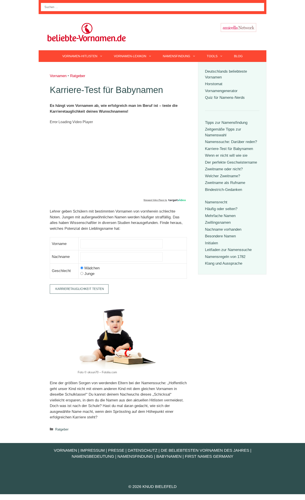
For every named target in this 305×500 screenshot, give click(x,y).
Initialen (211, 243)
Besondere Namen (220, 236)
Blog (238, 56)
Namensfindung (176, 56)
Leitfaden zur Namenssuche (228, 250)
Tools (212, 56)
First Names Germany (209, 456)
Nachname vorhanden (223, 229)
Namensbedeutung (93, 456)
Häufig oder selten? (221, 209)
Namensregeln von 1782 (225, 257)
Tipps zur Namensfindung (226, 122)
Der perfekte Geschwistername (231, 162)
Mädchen (91, 268)
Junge (88, 274)
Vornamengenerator (221, 91)
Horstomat (213, 84)
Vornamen (58, 76)
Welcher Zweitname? (222, 176)
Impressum (92, 450)
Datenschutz (142, 450)
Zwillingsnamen (218, 222)
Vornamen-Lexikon (130, 56)
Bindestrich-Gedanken (223, 190)
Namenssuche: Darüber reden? (231, 142)
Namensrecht (216, 202)
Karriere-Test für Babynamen (229, 149)
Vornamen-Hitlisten (79, 56)
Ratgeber (77, 76)
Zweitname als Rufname (225, 183)
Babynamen (169, 456)
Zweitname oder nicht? (224, 169)
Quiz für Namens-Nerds (225, 97)
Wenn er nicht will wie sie (226, 155)
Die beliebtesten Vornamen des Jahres (205, 450)
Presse (116, 450)
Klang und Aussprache (223, 263)
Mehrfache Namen (220, 216)
